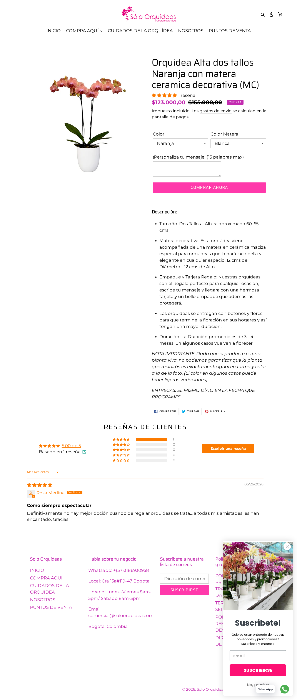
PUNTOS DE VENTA (51, 607)
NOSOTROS (42, 599)
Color (158, 134)
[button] (165, 95)
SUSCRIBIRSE (258, 670)
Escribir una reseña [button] (228, 449)
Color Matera (224, 134)
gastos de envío (216, 110)
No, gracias (258, 684)
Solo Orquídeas (211, 689)
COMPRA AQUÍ (46, 578)
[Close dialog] (287, 546)
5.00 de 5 (71, 445)
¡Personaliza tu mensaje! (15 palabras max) (198, 157)
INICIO (37, 570)
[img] (39, 485)
